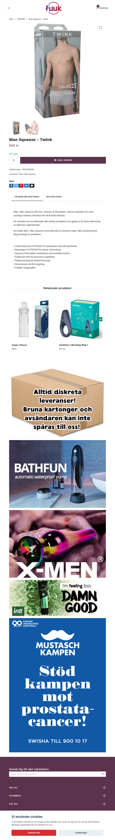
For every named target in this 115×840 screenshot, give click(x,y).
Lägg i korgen (64, 160)
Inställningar (81, 833)
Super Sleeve (19, 345)
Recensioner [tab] (54, 197)
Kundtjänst (15, 795)
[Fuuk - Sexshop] (53, 8)
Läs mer (13, 804)
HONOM (21, 19)
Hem (11, 19)
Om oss (13, 787)
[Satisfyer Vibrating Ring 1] (81, 319)
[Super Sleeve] (34, 319)
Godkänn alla (34, 833)
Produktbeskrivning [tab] (27, 197)
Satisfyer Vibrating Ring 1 (73, 345)
